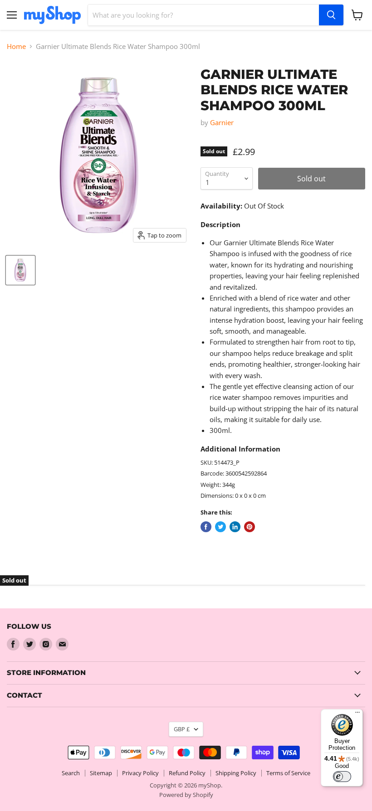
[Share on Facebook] (206, 526)
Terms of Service (288, 773)
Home (16, 46)
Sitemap (101, 773)
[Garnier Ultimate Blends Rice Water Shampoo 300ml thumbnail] (20, 270)
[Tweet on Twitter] (220, 526)
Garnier (222, 122)
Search (71, 773)
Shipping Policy (235, 773)
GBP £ (182, 729)
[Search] (331, 15)
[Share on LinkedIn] (235, 526)
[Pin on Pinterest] (249, 526)
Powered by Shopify (186, 795)
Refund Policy (187, 773)
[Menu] (357, 714)
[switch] (342, 776)
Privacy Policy (140, 773)
